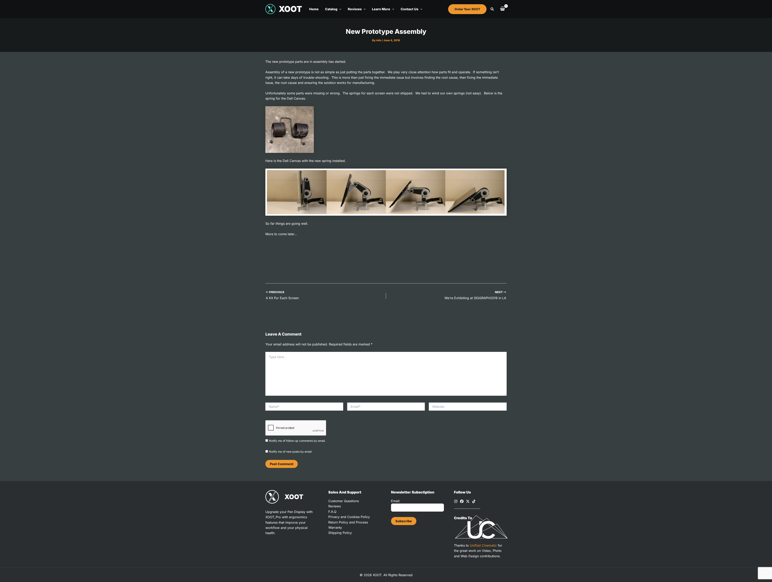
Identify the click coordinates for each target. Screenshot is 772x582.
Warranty (335, 527)
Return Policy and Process (348, 522)
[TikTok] (474, 501)
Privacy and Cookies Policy (349, 517)
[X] (468, 501)
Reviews (334, 506)
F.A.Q (332, 512)
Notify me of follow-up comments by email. (297, 440)
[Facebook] (462, 501)
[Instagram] (456, 501)
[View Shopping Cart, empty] (502, 9)
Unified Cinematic (483, 545)
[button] (339, 9)
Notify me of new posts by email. (290, 451)
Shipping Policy (340, 533)
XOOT (290, 9)
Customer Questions (343, 501)
